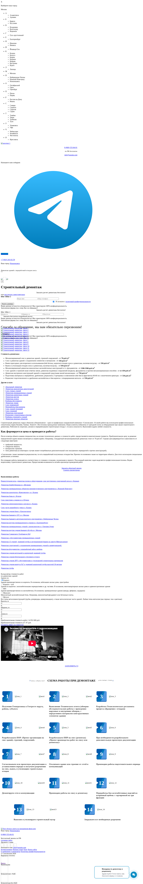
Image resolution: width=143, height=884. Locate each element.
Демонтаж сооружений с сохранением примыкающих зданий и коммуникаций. (31, 545)
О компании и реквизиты (10, 851)
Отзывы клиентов (89, 267)
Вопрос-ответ (18, 849)
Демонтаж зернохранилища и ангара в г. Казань (19, 504)
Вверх (3, 863)
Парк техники (23, 267)
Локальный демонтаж (13, 387)
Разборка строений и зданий (16, 417)
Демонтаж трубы (7, 568)
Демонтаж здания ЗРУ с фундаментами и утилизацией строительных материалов (32, 561)
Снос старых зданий (13, 391)
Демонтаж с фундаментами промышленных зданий (20, 538)
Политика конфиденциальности (33, 851)
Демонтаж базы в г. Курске (11, 496)
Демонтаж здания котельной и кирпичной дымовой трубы (23, 553)
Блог (25, 849)
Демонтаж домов (11, 403)
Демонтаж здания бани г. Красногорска (16, 511)
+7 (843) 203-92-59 (8, 260)
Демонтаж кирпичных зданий (16, 395)
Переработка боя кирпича (15, 407)
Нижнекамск (15, 263)
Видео (100, 267)
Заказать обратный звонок (72, 468)
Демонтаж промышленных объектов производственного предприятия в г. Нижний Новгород (36, 489)
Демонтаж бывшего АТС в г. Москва (15, 515)
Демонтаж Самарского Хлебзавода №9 (15, 534)
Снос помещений (12, 405)
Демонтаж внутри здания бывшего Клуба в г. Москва (21, 530)
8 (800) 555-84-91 (70, 147)
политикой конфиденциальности (78, 302)
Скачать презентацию (113, 267)
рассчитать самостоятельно (14, 294)
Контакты (75, 267)
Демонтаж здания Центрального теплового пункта (20, 557)
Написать (4, 254)
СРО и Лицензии (131, 267)
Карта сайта (32, 849)
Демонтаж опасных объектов (16, 419)
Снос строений (11, 411)
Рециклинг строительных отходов (18, 415)
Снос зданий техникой (14, 409)
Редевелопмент (7, 849)
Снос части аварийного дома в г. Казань (16, 508)
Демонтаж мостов (12, 397)
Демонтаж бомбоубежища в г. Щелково (16, 485)
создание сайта (6, 840)
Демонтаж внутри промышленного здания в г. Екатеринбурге (24, 523)
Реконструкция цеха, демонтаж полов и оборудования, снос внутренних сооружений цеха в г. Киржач (40, 481)
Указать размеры (7, 304)
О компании (11, 267)
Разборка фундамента (13, 401)
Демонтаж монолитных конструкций (19, 389)
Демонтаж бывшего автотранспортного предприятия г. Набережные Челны (30, 519)
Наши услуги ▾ (37, 267)
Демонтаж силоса (12, 399)
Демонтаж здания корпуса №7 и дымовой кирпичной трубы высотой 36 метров (31, 564)
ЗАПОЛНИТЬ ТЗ (71, 666)
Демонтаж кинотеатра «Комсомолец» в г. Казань (19, 492)
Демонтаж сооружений (14, 413)
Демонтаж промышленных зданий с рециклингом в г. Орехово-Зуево (27, 526)
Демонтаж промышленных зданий (18, 393)
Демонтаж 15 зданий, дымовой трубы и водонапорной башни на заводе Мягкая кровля (34, 542)
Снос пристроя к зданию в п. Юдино (15, 500)
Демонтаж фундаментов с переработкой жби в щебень (21, 549)
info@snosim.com (70, 155)
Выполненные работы (60, 267)
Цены (47, 267)
